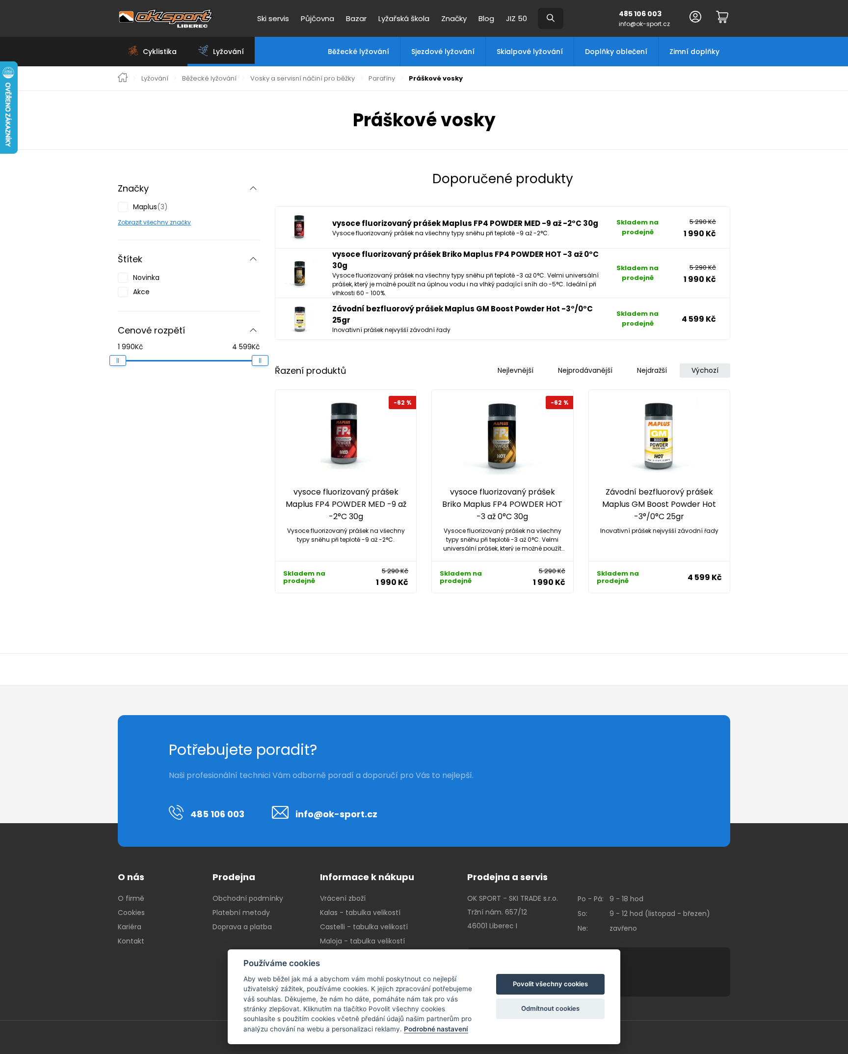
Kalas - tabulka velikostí (360, 912)
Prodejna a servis (507, 877)
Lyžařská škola (403, 18)
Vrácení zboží (343, 898)
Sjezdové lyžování (443, 51)
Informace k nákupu (367, 877)
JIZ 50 (516, 18)
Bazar (356, 18)
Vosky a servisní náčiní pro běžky (302, 79)
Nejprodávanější (585, 370)
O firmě (131, 898)
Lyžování (154, 79)
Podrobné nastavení (436, 1029)
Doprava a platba (242, 927)
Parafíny (382, 79)
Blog (486, 18)
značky (179, 222)
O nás (131, 877)
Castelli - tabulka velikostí (364, 927)
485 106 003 (640, 14)
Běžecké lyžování (358, 51)
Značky (454, 18)
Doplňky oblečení (616, 51)
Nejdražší (652, 370)
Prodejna (233, 877)
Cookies (131, 912)
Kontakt (131, 941)
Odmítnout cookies (550, 1008)
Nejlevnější (515, 370)
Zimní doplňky (694, 51)
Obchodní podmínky (247, 898)
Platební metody (241, 912)
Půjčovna (317, 18)
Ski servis (273, 18)
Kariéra (129, 927)
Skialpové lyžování (530, 51)
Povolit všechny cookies (550, 984)
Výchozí (704, 370)
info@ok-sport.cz (644, 24)
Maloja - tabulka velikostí (362, 941)
